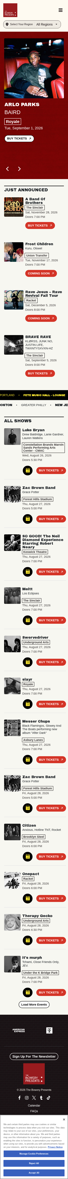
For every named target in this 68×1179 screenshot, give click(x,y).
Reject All (34, 1163)
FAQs (34, 1111)
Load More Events (34, 1004)
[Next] (19, 168)
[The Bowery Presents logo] (10, 10)
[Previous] (7, 168)
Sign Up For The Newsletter (34, 1056)
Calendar (34, 1105)
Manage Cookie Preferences (33, 1153)
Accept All (34, 1173)
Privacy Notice (55, 1147)
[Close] (64, 1119)
